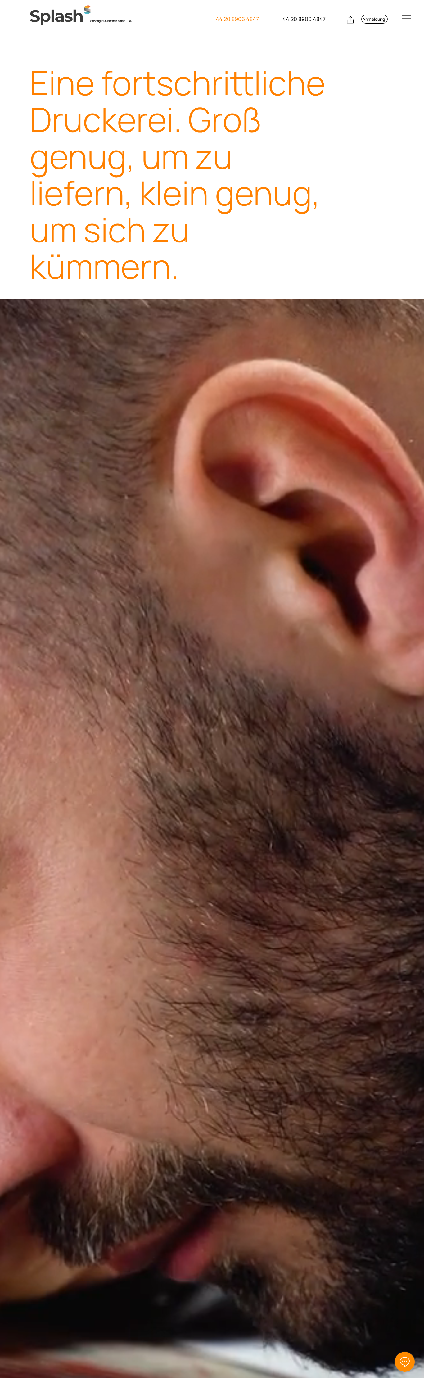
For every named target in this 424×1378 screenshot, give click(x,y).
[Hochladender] (349, 19)
